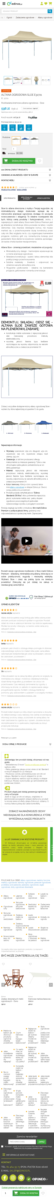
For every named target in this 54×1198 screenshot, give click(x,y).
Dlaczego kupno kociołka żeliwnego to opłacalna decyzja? (20, 1122)
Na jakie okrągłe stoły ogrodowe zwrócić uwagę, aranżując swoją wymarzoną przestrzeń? (45, 1119)
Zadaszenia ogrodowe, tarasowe (45, 907)
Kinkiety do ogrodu (45, 918)
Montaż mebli (7, 180)
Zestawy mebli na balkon (19, 917)
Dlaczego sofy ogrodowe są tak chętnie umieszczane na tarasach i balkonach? (9, 1097)
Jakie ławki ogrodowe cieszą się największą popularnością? (34, 1080)
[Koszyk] (50, 3)
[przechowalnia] (46, 3)
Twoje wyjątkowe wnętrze (35, 765)
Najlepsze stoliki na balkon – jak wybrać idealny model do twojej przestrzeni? (33, 1036)
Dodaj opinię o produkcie (14, 744)
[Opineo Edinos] (37, 1178)
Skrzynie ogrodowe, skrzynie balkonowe (20, 905)
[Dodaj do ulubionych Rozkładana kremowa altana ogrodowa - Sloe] (39, 161)
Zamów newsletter (27, 1136)
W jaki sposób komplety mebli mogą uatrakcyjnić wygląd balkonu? (20, 1098)
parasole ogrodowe (42, 883)
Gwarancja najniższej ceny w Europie (19, 175)
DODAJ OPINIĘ (22, 190)
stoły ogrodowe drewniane (22, 887)
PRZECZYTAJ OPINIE (8, 190)
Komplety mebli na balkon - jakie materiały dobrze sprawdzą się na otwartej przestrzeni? (21, 1075)
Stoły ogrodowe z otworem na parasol (32, 937)
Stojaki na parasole (44, 929)
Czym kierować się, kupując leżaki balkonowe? (21, 1038)
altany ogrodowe (17, 487)
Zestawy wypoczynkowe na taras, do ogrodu (22, 927)
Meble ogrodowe (45, 939)
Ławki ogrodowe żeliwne (32, 917)
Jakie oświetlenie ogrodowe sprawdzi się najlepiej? (8, 1056)
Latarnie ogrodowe (20, 897)
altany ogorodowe (28, 880)
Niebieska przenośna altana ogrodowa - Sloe (21, 632)
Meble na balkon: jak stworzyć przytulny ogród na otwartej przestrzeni (8, 1037)
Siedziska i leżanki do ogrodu (32, 907)
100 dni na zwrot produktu (14, 170)
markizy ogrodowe (9, 883)
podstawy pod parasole (11, 885)
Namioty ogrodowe (8, 929)
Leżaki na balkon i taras (44, 896)
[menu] (41, 3)
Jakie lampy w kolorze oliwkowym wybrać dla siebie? (8, 1123)
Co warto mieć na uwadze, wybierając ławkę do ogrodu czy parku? (20, 1055)
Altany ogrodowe (8, 897)
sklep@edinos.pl (19, 1170)
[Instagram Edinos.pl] (13, 1178)
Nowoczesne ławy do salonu (9, 938)
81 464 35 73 (13, 1167)
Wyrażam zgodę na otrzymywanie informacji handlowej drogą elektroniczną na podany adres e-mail (28, 1147)
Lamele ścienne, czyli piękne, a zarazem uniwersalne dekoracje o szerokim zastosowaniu (33, 1120)
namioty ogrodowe (25, 883)
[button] (26, 1193)
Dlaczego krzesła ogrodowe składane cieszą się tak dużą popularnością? (47, 1099)
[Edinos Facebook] (4, 1178)
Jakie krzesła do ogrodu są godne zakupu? (32, 1101)
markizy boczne (43, 880)
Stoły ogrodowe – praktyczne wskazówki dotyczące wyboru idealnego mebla (45, 1035)
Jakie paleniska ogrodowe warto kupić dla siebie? (45, 1057)
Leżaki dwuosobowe (34, 929)
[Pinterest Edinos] (21, 1178)
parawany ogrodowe (30, 885)
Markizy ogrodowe (20, 939)
